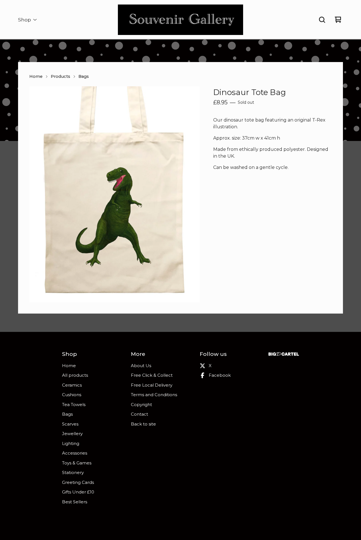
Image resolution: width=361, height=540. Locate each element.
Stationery (73, 472)
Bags (83, 76)
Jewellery (72, 433)
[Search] (322, 20)
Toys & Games (76, 463)
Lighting (70, 443)
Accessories (74, 453)
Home (36, 76)
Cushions (71, 394)
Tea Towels (73, 404)
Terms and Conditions (154, 394)
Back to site (143, 424)
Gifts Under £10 (78, 492)
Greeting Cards (78, 482)
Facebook (220, 375)
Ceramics (72, 385)
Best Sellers (74, 501)
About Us (141, 365)
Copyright (141, 404)
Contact (139, 414)
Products (60, 76)
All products (75, 375)
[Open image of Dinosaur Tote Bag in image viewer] (114, 194)
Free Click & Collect (152, 375)
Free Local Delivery (151, 385)
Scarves (70, 424)
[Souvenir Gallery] (180, 20)
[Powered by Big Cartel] (283, 354)
